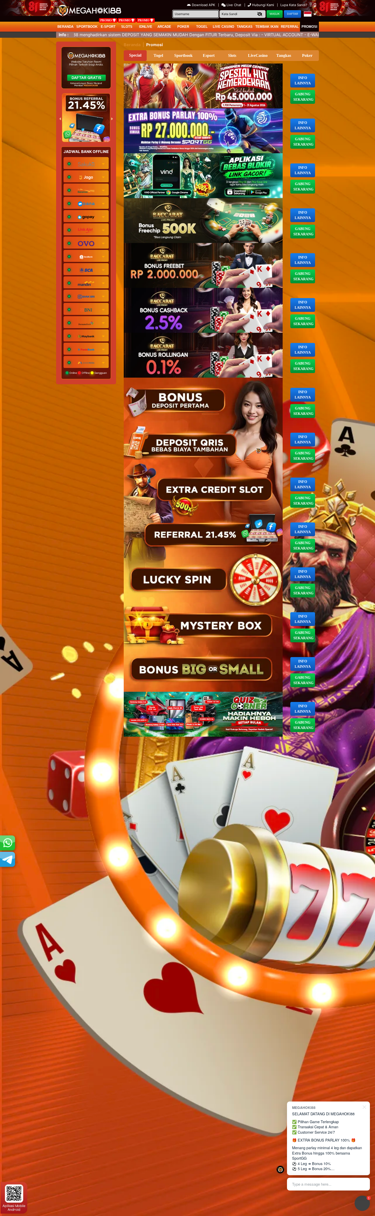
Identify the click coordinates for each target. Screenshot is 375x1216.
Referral (290, 27)
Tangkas (245, 27)
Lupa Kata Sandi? (294, 5)
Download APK (203, 5)
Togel (158, 55)
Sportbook (86, 27)
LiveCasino (258, 55)
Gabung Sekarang (303, 96)
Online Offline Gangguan (88, 372)
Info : (64, 34)
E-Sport (108, 27)
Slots (126, 27)
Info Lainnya (303, 80)
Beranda (65, 27)
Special (135, 55)
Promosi (309, 27)
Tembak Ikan (266, 27)
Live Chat (233, 5)
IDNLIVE (145, 27)
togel (202, 27)
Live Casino (223, 27)
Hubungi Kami (263, 5)
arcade (164, 27)
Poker (183, 27)
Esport (209, 55)
